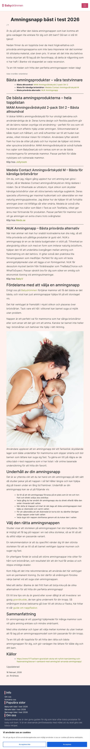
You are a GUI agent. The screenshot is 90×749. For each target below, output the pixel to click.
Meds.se (20, 220)
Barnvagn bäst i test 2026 (16, 712)
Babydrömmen (29, 290)
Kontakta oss (10, 699)
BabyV (19, 278)
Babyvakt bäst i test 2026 (16, 706)
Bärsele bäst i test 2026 (15, 709)
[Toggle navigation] (85, 5)
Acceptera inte (24, 744)
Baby (13, 5)
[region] (45, 739)
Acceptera (67, 744)
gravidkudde (20, 599)
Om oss (8, 697)
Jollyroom (21, 162)
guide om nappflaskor (25, 607)
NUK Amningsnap (49, 90)
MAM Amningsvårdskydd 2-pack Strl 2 (51, 84)
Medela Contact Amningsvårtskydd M (62, 87)
